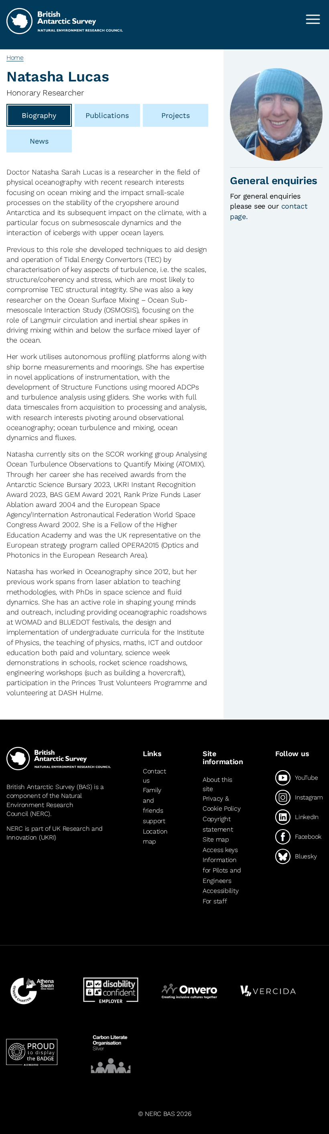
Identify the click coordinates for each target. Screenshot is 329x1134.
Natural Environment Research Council (43, 805)
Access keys (220, 850)
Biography (39, 115)
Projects (175, 115)
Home (15, 57)
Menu (313, 19)
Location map (155, 837)
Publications (107, 115)
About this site (217, 784)
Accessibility (220, 891)
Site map (216, 839)
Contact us (154, 775)
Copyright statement (218, 824)
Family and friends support (154, 805)
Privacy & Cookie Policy (221, 804)
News (39, 141)
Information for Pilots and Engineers (222, 870)
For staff (215, 901)
